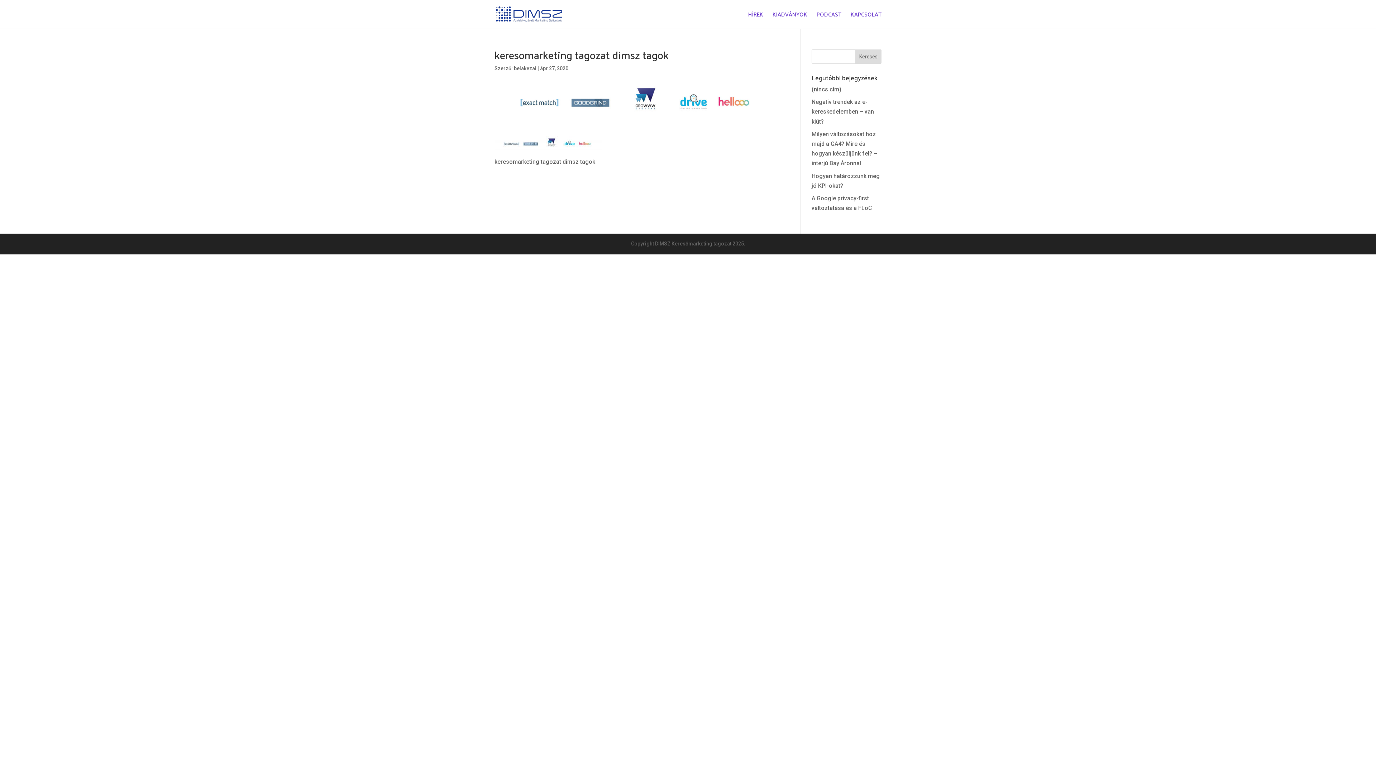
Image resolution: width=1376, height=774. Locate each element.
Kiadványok (790, 15)
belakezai (525, 68)
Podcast (829, 15)
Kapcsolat (866, 15)
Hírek (755, 15)
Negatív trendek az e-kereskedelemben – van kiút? (843, 112)
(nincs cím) (826, 89)
